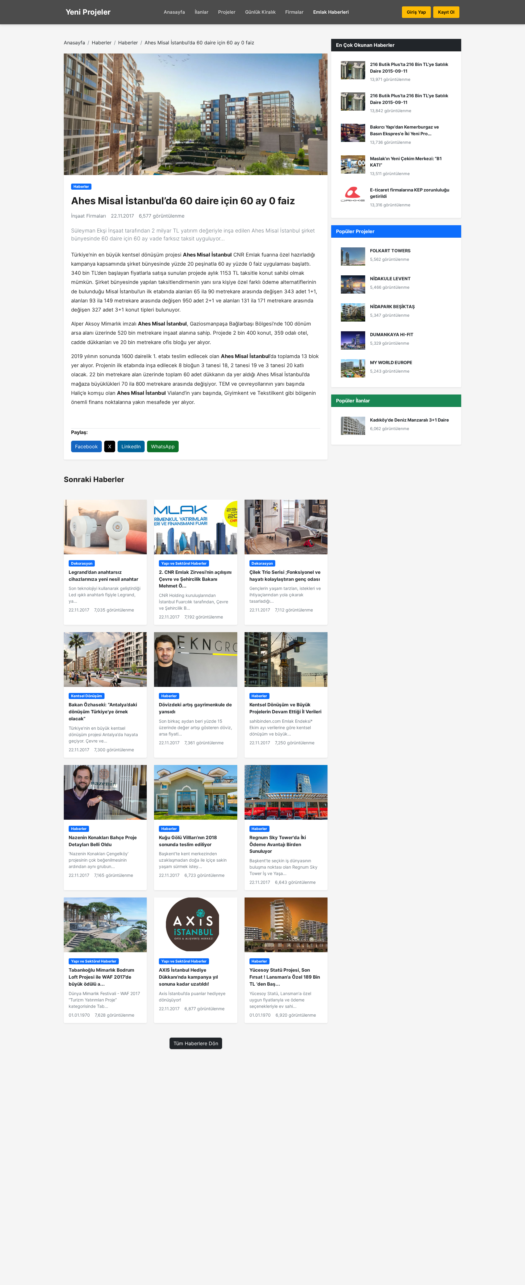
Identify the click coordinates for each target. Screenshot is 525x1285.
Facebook (86, 446)
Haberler (102, 43)
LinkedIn (131, 446)
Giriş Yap (416, 12)
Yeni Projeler (88, 12)
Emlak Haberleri (331, 12)
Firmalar (294, 12)
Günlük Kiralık (260, 12)
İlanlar (201, 12)
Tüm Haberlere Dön (195, 1043)
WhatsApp (163, 446)
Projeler (226, 12)
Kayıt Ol (446, 12)
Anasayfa (174, 12)
